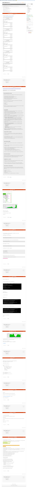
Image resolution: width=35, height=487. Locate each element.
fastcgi (27, 15)
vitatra (32, 15)
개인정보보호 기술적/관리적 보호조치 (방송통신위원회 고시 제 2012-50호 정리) (12, 86)
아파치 (31, 15)
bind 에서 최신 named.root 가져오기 (7, 10)
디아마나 (29, 15)
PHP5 (28, 15)
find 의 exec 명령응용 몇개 (6, 7)
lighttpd (28, 17)
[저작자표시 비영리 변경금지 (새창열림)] (10, 217)
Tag (19, 2)
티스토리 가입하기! (30, 33)
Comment (25, 220)
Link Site (28, 27)
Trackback (23, 220)
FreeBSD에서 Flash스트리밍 (6, 11)
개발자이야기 (14, 87)
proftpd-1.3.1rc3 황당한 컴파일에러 (7, 8)
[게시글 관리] (5, 74)
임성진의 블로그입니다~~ (6, 2)
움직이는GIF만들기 (10, 0)
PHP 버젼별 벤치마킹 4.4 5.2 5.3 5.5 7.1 (7, 5)
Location (17, 2)
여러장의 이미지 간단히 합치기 (5, 0)
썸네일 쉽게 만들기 (14, 0)
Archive (27, 26)
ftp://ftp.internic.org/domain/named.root (7, 396)
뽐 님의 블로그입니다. (7, 325)
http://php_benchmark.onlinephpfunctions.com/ (9, 16)
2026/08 (30, 21)
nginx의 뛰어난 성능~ (12, 189)
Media (20, 2)
